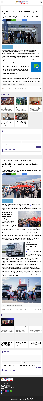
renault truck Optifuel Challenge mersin (8, 305)
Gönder (14, 19)
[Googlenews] (1, 393)
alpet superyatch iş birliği (21, 84)
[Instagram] (6, 391)
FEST (29, 251)
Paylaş (4, 19)
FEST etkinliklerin (30, 205)
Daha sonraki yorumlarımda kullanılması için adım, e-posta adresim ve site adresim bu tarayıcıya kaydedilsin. (19, 144)
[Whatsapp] (11, 391)
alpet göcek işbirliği (6, 84)
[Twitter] (4, 391)
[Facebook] (1, 391)
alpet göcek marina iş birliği (13, 84)
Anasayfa (4, 160)
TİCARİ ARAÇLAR (9, 160)
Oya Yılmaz (5, 88)
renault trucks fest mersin (18, 305)
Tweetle (9, 19)
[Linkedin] (8, 391)
